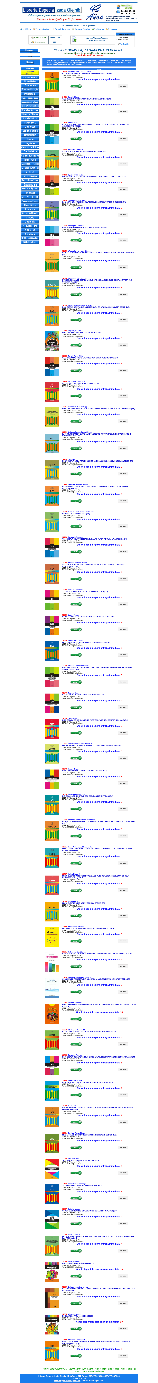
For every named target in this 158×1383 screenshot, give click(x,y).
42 (64, 1369)
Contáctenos (99, 29)
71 (78, 1371)
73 (83, 1371)
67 (129, 1369)
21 (103, 1368)
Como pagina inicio (42, 29)
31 (129, 1368)
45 (72, 1369)
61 (113, 1369)
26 (116, 1368)
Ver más (123, 86)
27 (118, 1368)
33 (134, 1368)
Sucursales (112, 29)
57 (103, 1369)
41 (61, 1369)
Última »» (101, 1371)
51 (87, 1369)
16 (90, 1368)
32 (131, 1368)
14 (85, 1368)
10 (75, 1368)
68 (131, 1369)
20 (100, 1368)
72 (80, 1371)
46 (74, 1369)
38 (53, 1369)
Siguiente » (93, 1371)
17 (93, 1368)
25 (113, 1368)
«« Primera (46, 1368)
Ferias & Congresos (62, 29)
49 (82, 1369)
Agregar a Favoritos (82, 29)
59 (108, 1369)
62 (116, 1369)
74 (86, 1371)
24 (111, 1368)
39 (56, 1369)
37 (51, 1369)
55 (98, 1369)
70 (75, 1371)
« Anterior (53, 1368)
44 (69, 1369)
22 (106, 1368)
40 (59, 1369)
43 (66, 1369)
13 (82, 1368)
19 (98, 1368)
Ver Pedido (124, 44)
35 (46, 1369)
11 (77, 1368)
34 (43, 1369)
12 (80, 1368)
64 (121, 1369)
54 (95, 1369)
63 (118, 1369)
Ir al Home (27, 29)
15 (87, 1368)
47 (77, 1369)
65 (124, 1369)
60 (111, 1369)
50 (85, 1369)
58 (106, 1369)
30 (126, 1368)
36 (48, 1369)
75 (88, 1371)
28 (121, 1368)
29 (124, 1368)
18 (95, 1368)
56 (100, 1369)
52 (90, 1369)
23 (108, 1368)
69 (134, 1369)
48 (79, 1369)
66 (126, 1369)
